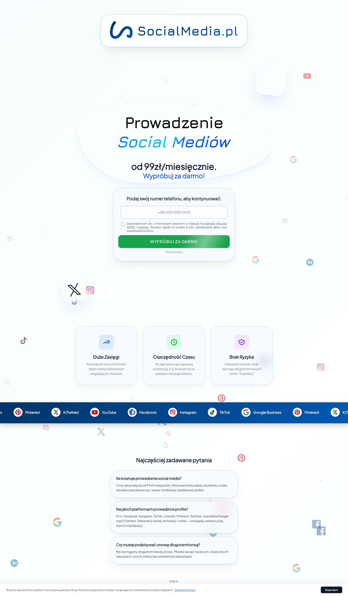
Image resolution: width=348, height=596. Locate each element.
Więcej (174, 581)
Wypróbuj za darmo (174, 241)
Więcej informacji (185, 589)
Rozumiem (331, 589)
